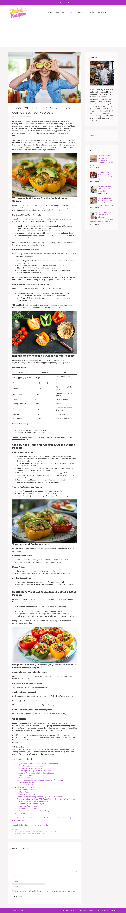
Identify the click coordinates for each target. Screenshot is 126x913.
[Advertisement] (63, 34)
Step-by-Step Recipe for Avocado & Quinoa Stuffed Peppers (40, 780)
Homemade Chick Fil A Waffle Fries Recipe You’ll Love (29, 833)
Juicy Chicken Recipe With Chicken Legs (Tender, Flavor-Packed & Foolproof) (36, 831)
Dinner (79, 13)
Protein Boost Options (27, 789)
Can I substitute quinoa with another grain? (36, 811)
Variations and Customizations (28, 787)
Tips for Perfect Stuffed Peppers (31, 785)
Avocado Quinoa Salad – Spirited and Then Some (31, 825)
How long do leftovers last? (29, 808)
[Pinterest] (64, 2)
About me (90, 13)
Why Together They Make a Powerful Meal (35, 771)
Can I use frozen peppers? (29, 806)
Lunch (70, 13)
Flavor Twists (24, 792)
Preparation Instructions (28, 782)
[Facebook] (56, 2)
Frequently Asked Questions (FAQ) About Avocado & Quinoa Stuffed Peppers (46, 799)
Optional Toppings (26, 778)
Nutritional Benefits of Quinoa (30, 768)
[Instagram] (60, 2)
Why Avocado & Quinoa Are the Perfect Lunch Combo (37, 764)
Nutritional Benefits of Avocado (31, 766)
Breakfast (60, 13)
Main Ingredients (25, 775)
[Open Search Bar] (112, 13)
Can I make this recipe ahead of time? (34, 801)
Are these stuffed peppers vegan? (32, 804)
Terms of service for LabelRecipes (106, 910)
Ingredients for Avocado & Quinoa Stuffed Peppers (36, 773)
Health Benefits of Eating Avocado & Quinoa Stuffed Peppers (40, 797)
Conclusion (21, 813)
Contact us (102, 13)
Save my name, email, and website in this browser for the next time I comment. (45, 891)
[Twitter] (68, 2)
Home (50, 13)
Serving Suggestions (27, 794)
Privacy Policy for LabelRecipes (78, 910)
